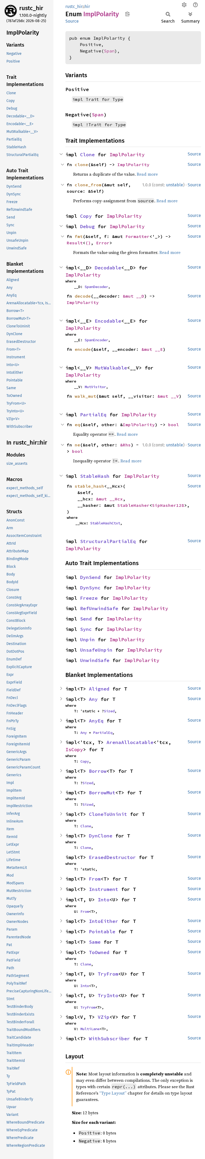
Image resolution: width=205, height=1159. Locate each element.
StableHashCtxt (105, 523)
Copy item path (127, 13)
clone (81, 164)
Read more (147, 174)
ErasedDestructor (112, 857)
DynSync (90, 588)
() (88, 242)
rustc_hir (31, 8)
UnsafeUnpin (96, 650)
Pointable (102, 931)
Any (93, 699)
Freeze (89, 598)
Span (109, 51)
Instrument (103, 889)
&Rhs (125, 444)
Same (95, 942)
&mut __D (133, 296)
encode (83, 349)
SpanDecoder (96, 286)
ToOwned (99, 952)
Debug (87, 226)
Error (102, 242)
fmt (79, 236)
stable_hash (89, 486)
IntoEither (103, 921)
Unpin (87, 639)
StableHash (94, 476)
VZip (103, 1017)
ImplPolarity (127, 154)
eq (77, 424)
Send (86, 619)
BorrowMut (102, 793)
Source (72, 21)
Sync (86, 629)
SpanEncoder (96, 340)
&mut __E (152, 349)
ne (77, 444)
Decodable (108, 268)
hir (87, 6)
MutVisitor (95, 386)
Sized (109, 711)
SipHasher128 (168, 505)
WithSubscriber (109, 1038)
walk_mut (85, 396)
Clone (87, 154)
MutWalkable (111, 368)
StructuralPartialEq (108, 541)
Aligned (99, 689)
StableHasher (133, 505)
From (95, 879)
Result (75, 242)
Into (103, 900)
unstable (174, 184)
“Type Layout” (113, 1093)
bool (173, 424)
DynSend (90, 577)
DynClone (100, 836)
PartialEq (93, 415)
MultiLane (90, 1028)
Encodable (108, 321)
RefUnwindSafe (99, 608)
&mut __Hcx (109, 499)
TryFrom (108, 974)
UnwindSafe (94, 660)
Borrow (98, 771)
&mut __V (168, 396)
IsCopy (74, 749)
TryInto (108, 995)
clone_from (88, 184)
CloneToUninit (108, 814)
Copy (86, 216)
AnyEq (96, 721)
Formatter (137, 236)
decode (83, 296)
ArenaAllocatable (130, 742)
